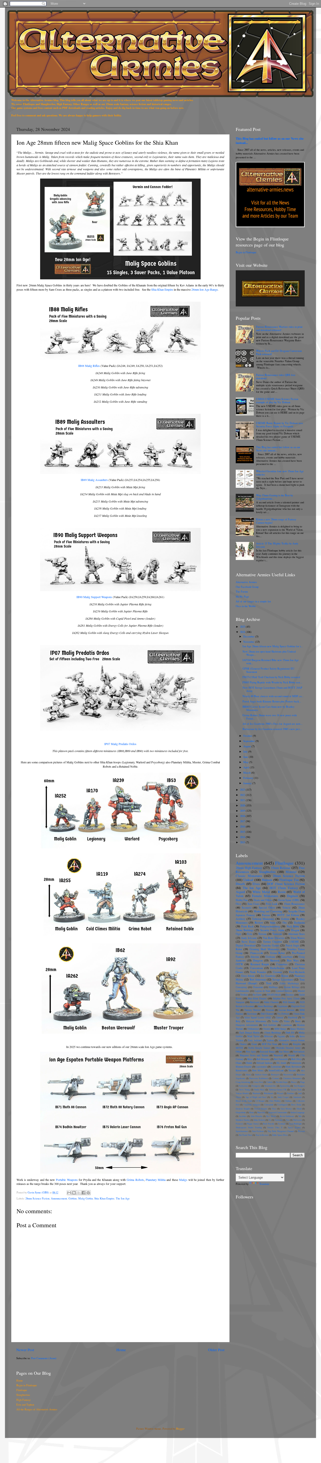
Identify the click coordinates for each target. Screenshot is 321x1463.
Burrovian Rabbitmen (258, 1078)
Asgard (240, 891)
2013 (243, 842)
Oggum (281, 1036)
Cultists (269, 1082)
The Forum (242, 591)
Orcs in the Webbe (246, 606)
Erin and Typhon (25, 1404)
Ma (299, 1116)
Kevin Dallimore (287, 1116)
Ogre (238, 934)
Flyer (274, 1108)
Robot (239, 949)
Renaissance (242, 1070)
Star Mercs (284, 1051)
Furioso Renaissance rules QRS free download (275, 376)
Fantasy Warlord (253, 1010)
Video (287, 1021)
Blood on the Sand (244, 1100)
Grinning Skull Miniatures (264, 949)
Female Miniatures (265, 895)
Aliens (248, 1074)
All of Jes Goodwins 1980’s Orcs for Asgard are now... (272, 723)
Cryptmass (282, 1006)
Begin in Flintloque (246, 252)
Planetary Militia (156, 1180)
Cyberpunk (268, 1104)
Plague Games (253, 1123)
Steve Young (244, 1089)
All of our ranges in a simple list (253, 601)
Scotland (281, 1123)
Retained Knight (260, 964)
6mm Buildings (265, 1006)
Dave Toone (296, 1104)
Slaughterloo (267, 871)
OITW (239, 964)
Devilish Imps (281, 1082)
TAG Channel (267, 1013)
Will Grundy (289, 1002)
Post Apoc (251, 1051)
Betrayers (275, 1074)
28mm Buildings (245, 930)
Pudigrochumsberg (270, 926)
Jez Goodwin (268, 976)
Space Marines (297, 1028)
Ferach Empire (261, 1108)
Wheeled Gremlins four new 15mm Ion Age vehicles (280, 472)
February (248, 778)
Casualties (281, 964)
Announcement (59, 1198)
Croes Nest (258, 1082)
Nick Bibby (293, 926)
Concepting (241, 987)
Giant (254, 1044)
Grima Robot (277, 953)
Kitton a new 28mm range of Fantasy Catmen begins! (276, 521)
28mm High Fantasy (249, 867)
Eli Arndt (281, 1063)
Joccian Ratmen (286, 1010)
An (272, 1097)
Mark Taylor (253, 1036)
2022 (243, 795)
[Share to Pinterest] (88, 1192)
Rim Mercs (258, 1070)
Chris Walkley (275, 1100)
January (247, 783)
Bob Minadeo (263, 1059)
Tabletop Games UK (277, 1089)
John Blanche (256, 1116)
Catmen (279, 1017)
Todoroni (277, 934)
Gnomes (290, 994)
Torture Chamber (272, 941)
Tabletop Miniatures (263, 919)
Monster (291, 871)
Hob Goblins (270, 1025)
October (248, 736)
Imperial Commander (278, 1112)
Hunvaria (261, 1112)
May (246, 762)
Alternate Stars (296, 934)
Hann (251, 1112)
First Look (271, 904)
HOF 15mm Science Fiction (286, 883)
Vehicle (286, 907)
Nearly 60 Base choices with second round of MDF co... (273, 696)
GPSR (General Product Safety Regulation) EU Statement (268, 670)
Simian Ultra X (274, 1127)
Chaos (239, 1063)
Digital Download (245, 945)
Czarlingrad (282, 1104)
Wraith (291, 1055)
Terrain (262, 934)
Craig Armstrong (243, 1082)
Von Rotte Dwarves (273, 938)
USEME (294, 941)
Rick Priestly (268, 1123)
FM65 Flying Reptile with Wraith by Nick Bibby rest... (272, 682)
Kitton (284, 976)
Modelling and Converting (268, 911)
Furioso (266, 915)
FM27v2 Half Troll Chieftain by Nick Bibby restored (271, 677)
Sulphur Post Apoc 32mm (286, 998)
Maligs (183, 1180)
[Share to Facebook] (83, 1192)
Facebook (292, 1017)
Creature (277, 972)
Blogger (180, 1428)
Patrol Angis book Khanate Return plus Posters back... (272, 701)
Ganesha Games (270, 945)
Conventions (256, 968)
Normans (278, 1119)
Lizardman (286, 1025)
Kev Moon (271, 1116)
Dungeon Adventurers (247, 1025)
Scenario (246, 907)
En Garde (257, 994)
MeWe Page (242, 596)
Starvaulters (299, 1051)
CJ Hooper (260, 1100)
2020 (243, 805)
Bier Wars (293, 960)
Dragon (295, 930)
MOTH (239, 1047)
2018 (243, 816)
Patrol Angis (292, 945)
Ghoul (298, 1108)
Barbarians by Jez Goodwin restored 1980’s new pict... (272, 729)
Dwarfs (240, 883)
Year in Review (262, 1134)
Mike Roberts (259, 1119)
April (246, 767)
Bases (298, 1021)
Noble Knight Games (259, 1047)
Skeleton (274, 960)
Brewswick (288, 1074)
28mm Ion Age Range (204, 289)
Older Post (216, 1349)
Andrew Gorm (261, 1074)
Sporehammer (242, 1131)
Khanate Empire (244, 1066)
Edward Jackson (265, 1063)
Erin (249, 934)
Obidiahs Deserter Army (288, 1047)
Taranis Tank (296, 1089)
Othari (239, 1051)
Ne (270, 1119)
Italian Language (298, 1112)
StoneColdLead (276, 1070)
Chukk (249, 1063)
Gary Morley (286, 1108)
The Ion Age (123, 1198)
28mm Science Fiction (37, 1198)
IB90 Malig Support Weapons (94, 597)
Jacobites (243, 1116)
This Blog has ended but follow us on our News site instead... (270, 140)
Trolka (275, 1021)
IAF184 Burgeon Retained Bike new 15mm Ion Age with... (271, 661)
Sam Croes (254, 904)
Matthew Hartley (243, 1119)
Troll (268, 983)
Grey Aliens (248, 976)
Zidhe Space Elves (280, 1134)
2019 (243, 810)
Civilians (270, 956)
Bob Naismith (281, 1059)
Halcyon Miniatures (256, 1021)
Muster (301, 991)
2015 (243, 832)
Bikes (250, 1059)
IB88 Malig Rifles (89, 366)
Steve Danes (249, 941)
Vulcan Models (242, 1093)
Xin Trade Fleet (245, 1134)
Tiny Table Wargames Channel (281, 1131)
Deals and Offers (263, 900)
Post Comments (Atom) (43, 1358)
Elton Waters (298, 938)
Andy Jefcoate (249, 938)
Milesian (268, 1036)
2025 (243, 626)
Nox (287, 1119)
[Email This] (69, 1192)
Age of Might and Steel (256, 1097)
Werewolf (278, 1055)
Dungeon (258, 960)
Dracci (294, 1082)
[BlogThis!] (73, 1192)
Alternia (254, 956)
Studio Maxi (259, 1089)
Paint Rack (247, 926)
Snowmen (252, 1013)
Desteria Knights (243, 1108)
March (247, 772)
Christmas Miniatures (292, 1078)
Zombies (290, 1093)
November (249, 641)
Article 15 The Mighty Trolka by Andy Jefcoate (277, 545)
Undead (248, 879)
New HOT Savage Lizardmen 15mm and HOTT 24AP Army (272, 689)
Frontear (270, 1010)
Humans (267, 879)
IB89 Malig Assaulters (94, 480)
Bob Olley (296, 1059)
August (247, 746)
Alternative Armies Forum (291, 1040)
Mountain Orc (270, 1085)
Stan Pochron (258, 1131)
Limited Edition (284, 991)
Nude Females (258, 972)
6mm (272, 922)
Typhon (270, 1040)
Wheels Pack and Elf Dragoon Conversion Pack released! (279, 352)
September (249, 741)
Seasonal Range (267, 1051)
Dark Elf (290, 1032)
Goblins (72, 1198)
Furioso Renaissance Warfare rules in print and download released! (279, 328)
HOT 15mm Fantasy (284, 887)
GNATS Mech (274, 994)
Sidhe (292, 1036)
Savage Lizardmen (282, 979)
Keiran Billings (292, 987)
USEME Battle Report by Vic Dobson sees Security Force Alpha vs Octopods (279, 424)
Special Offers (267, 907)
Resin (281, 891)
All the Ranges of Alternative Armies (36, 1409)
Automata (297, 1097)
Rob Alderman (258, 979)
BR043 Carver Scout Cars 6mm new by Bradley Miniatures (268, 708)
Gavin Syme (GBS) (288, 900)
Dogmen (292, 895)
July (245, 751)
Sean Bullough (295, 1123)
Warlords (256, 1093)
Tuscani (292, 1070)
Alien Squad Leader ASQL (257, 1017)
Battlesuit (255, 1002)
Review (259, 922)
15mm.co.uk (256, 953)
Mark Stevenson (293, 1066)
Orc (285, 922)
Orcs (238, 904)
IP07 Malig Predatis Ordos (120, 744)
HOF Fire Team (270, 1044)
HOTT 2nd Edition (288, 915)
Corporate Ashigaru (251, 1104)
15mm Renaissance (294, 904)
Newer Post (25, 1349)
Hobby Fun (242, 900)
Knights (297, 1044)
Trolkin (244, 994)
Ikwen (285, 1044)
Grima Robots (135, 1180)
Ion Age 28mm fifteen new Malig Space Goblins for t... (273, 646)
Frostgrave (256, 1085)
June (246, 757)
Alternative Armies (246, 582)
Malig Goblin (85, 1198)
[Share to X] (78, 1192)
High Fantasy (23, 1400)
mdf (300, 1093)
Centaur (275, 1078)
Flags (302, 1082)
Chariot (243, 1044)
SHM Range (280, 1028)
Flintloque (284, 863)
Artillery (240, 919)
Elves (256, 883)
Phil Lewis (297, 1119)
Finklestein (295, 1063)
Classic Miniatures (249, 875)
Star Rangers (299, 1085)
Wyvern (301, 1131)
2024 (243, 632)
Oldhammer (253, 1028)
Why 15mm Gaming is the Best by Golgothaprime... (274, 497)
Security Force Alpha (272, 930)
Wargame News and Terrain (254, 1055)
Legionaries (261, 1066)
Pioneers (239, 1123)
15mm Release (280, 867)
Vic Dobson (283, 1013)
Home (121, 1349)
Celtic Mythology (289, 983)
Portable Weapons (66, 1180)
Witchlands (268, 1093)
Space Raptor (294, 1127)
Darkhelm (299, 922)
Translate (264, 1184)
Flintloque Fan (288, 879)
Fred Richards (297, 972)
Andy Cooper (283, 1097)
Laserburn (286, 956)
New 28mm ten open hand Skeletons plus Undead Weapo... (269, 653)
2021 (243, 800)
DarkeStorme (277, 968)
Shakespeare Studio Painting (249, 1127)
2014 (243, 837)
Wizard (280, 1093)
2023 (243, 789)
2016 (243, 826)
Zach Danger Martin (249, 1032)
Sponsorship (285, 1085)
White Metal (261, 891)
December (249, 636)
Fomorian (258, 987)
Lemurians (276, 1066)
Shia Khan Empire (162, 289)
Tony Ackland (255, 1040)
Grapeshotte (241, 1112)
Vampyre (240, 1002)
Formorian (243, 1085)
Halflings (273, 987)
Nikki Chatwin (271, 1002)
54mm (238, 1097)
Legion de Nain (262, 991)
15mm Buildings (272, 1032)
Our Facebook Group (247, 587)
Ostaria (266, 1028)
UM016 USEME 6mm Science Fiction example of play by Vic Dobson (277, 400)
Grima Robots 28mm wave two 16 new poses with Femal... (270, 716)
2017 (243, 821)
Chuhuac (288, 1100)
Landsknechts (242, 991)
